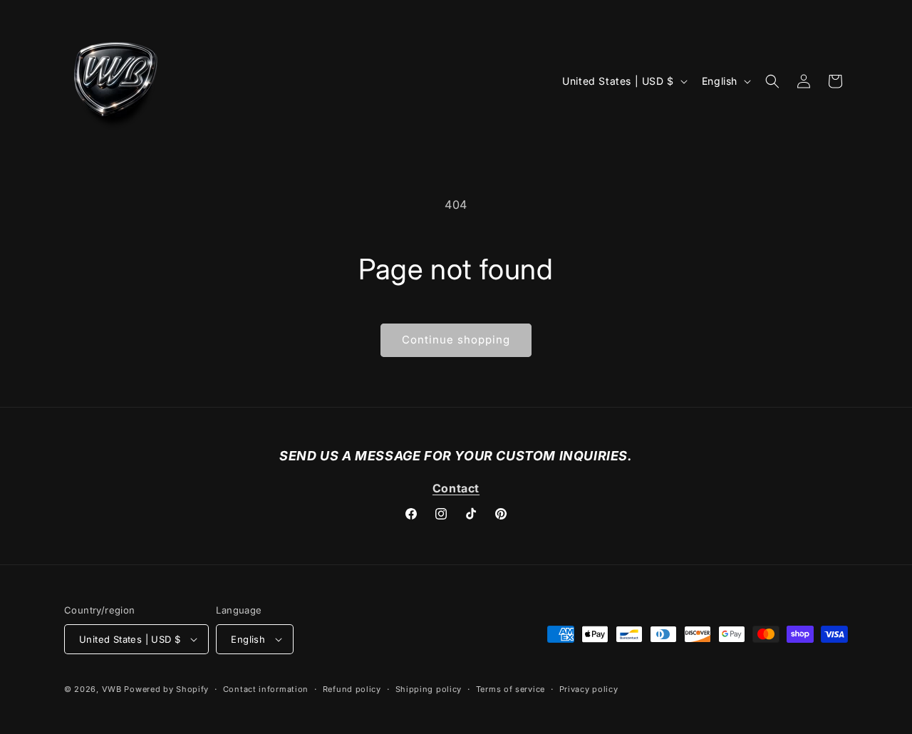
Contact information (266, 689)
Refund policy (352, 689)
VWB (112, 689)
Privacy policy (588, 689)
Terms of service (510, 689)
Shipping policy (428, 689)
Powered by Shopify (166, 689)
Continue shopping (456, 339)
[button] (772, 81)
